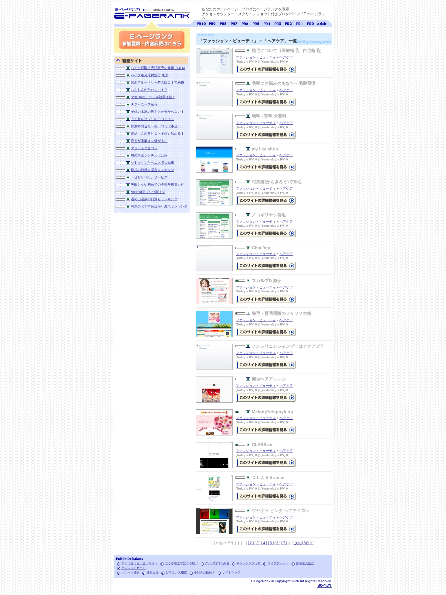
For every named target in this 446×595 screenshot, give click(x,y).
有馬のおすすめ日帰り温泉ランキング (159, 206)
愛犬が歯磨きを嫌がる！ (149, 141)
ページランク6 (244, 23)
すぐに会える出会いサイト (139, 563)
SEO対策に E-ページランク (152, 12)
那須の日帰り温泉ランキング (152, 170)
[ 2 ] (251, 543)
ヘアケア (286, 57)
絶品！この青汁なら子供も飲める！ (157, 133)
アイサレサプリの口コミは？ (152, 119)
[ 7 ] (284, 543)
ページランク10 (201, 23)
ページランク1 (299, 23)
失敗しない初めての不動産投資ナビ (157, 184)
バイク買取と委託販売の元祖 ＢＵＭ (158, 68)
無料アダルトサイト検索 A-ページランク (321, 23)
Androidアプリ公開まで (148, 192)
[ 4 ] (264, 543)
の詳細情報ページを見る (266, 69)
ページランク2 (288, 23)
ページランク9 (212, 23)
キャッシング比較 (248, 563)
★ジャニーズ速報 (144, 104)
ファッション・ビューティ (256, 57)
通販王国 (153, 572)
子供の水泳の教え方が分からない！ (157, 111)
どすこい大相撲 (176, 572)
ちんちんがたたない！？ (149, 89)
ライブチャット (278, 563)
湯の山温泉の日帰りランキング (154, 199)
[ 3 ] (257, 543)
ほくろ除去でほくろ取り (181, 563)
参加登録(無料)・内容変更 (151, 40)
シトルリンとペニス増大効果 (152, 162)
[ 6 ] (277, 543)
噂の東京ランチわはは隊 (149, 155)
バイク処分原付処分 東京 (149, 75)
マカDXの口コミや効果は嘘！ (153, 97)
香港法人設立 (305, 563)
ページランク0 (310, 23)
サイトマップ (231, 572)
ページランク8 (223, 23)
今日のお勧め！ (204, 572)
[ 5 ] (271, 543)
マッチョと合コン (144, 148)
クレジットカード (133, 567)
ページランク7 (233, 23)
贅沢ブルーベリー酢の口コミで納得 (157, 82)
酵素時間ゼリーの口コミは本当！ (156, 126)
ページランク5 (255, 23)
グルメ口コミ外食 (217, 563)
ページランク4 (266, 23)
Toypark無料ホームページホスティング (324, 585)
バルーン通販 (130, 572)
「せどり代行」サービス (149, 177)
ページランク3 (277, 23)
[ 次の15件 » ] (303, 543)
